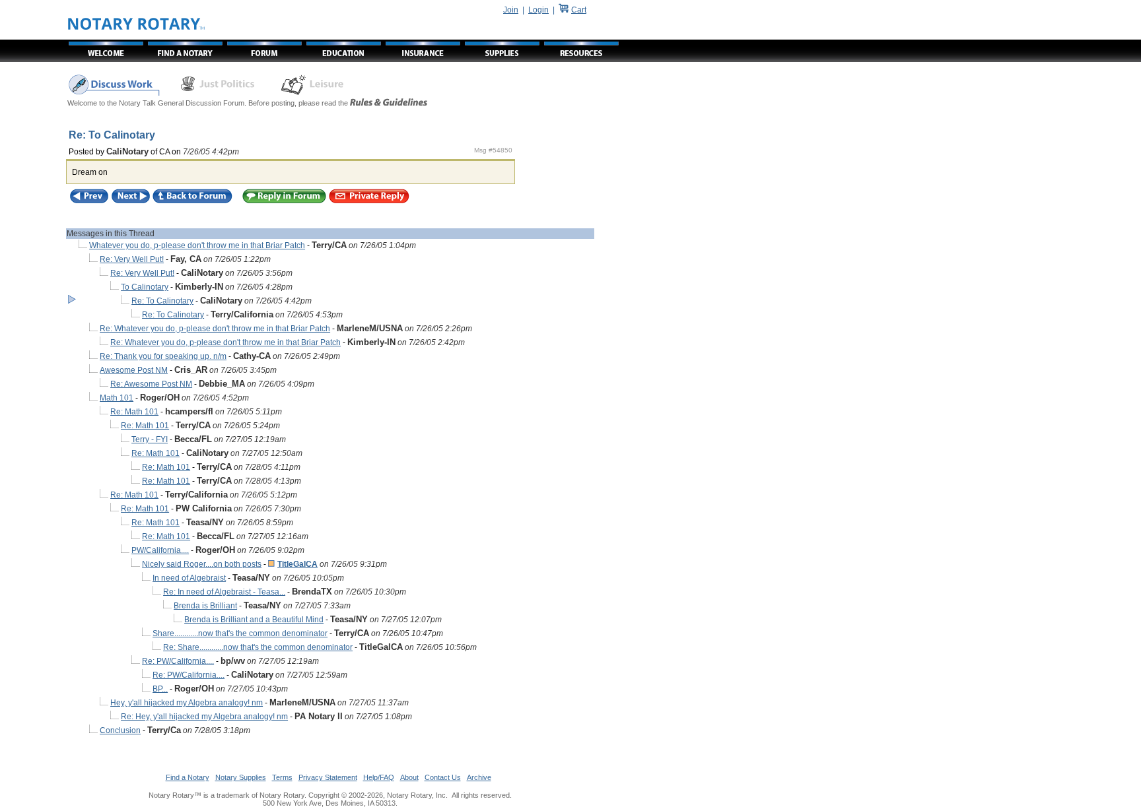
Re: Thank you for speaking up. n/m (163, 356)
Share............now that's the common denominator (240, 633)
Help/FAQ (378, 777)
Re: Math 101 (134, 411)
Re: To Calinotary (162, 301)
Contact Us (443, 777)
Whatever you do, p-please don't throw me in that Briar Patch (197, 245)
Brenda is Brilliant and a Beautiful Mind (254, 619)
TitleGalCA (297, 564)
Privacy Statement (327, 777)
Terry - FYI (149, 439)
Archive (479, 777)
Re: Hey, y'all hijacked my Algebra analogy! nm (204, 716)
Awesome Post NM (134, 370)
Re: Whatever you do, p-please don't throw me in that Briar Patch (215, 328)
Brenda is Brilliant (205, 605)
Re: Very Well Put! (132, 259)
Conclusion (120, 730)
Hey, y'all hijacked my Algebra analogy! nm (186, 702)
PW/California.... (160, 550)
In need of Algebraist (189, 578)
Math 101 (116, 398)
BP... (160, 689)
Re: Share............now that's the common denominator (258, 647)
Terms (282, 777)
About (409, 777)
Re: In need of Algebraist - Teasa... (224, 592)
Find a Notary (187, 777)
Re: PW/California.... (178, 661)
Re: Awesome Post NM (151, 384)
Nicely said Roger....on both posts (201, 564)
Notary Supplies (240, 777)
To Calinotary (144, 287)
